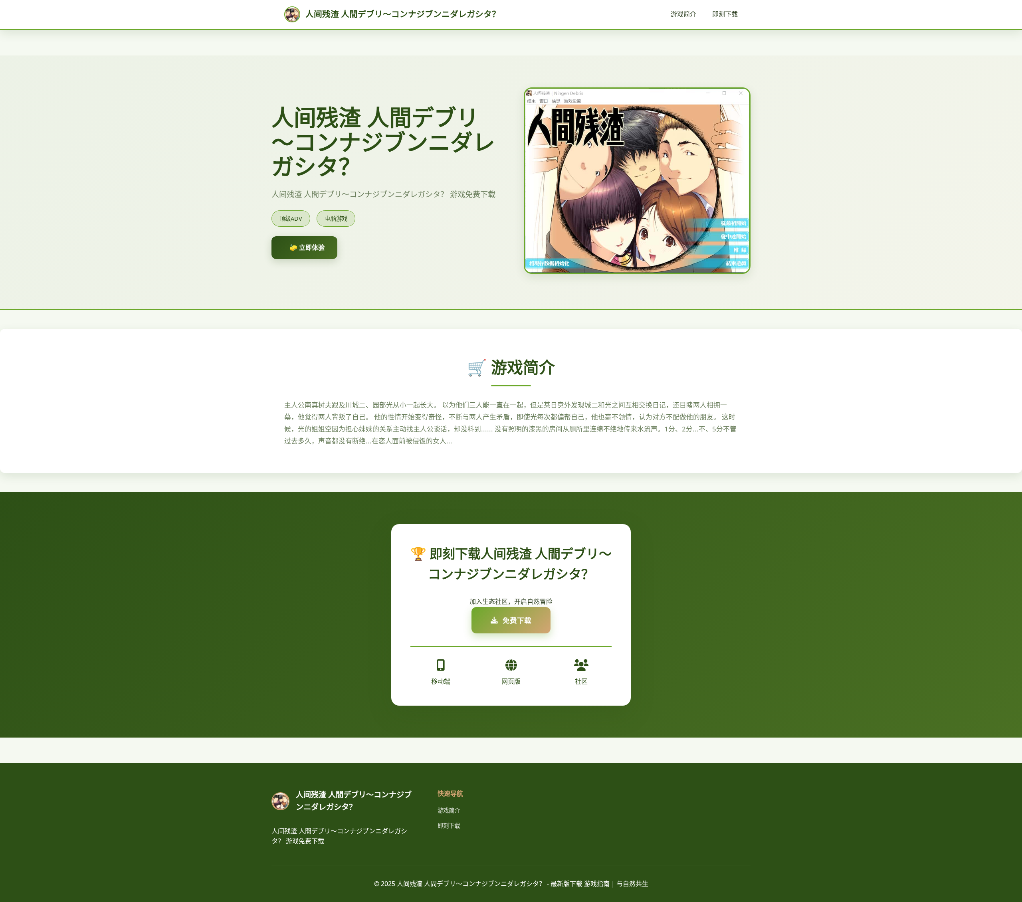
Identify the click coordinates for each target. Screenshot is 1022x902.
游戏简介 (683, 14)
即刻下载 (725, 14)
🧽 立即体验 (307, 247)
